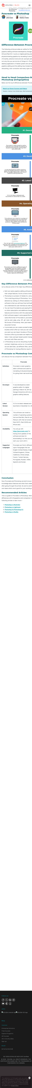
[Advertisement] (19, 538)
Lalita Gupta (9, 17)
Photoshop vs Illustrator (12, 505)
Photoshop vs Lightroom (12, 507)
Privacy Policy (15, 1085)
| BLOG (16, 5)
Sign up (4, 1041)
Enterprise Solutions (8, 1028)
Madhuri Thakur (24, 17)
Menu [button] (27, 5)
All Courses (5, 1036)
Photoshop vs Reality (11, 512)
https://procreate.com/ (20, 431)
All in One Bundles (8, 1039)
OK (30, 1078)
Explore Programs (7, 1033)
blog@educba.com (24, 10)
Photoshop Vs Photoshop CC (14, 509)
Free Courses (6, 1031)
